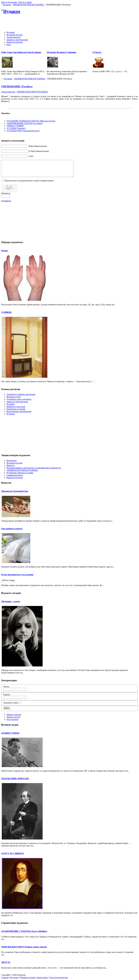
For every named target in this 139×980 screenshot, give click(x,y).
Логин (6, 686)
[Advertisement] (88, 23)
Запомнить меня (10, 703)
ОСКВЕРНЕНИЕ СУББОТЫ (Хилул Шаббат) (24, 931)
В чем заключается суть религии (17, 574)
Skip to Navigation (9, 2)
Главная (5, 977)
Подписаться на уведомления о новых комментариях (28, 180)
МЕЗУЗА (5, 962)
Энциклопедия (8, 92)
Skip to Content (25, 2)
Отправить (6, 201)
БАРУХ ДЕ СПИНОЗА (12, 853)
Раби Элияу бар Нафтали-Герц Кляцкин (21, 52)
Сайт (31, 156)
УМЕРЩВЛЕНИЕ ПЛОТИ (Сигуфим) (24, 123)
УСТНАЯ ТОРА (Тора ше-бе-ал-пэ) (23, 131)
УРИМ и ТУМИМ (15, 126)
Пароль (6, 694)
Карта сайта (42, 977)
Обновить (5, 193)
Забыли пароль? (14, 714)
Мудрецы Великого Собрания (61, 52)
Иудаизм (7, 5)
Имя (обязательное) (38, 146)
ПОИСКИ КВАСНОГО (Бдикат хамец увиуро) (24, 947)
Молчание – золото (10, 601)
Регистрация (12, 719)
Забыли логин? (13, 717)
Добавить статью (27, 977)
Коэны (4, 250)
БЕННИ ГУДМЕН (10, 733)
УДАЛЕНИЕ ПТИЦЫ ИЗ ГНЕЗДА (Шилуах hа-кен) (31, 121)
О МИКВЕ (6, 312)
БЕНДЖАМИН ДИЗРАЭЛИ (15, 778)
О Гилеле (96, 52)
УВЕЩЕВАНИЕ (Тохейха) (16, 86)
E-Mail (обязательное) (39, 151)
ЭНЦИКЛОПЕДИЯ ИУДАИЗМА (28, 5)
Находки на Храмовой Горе (14, 491)
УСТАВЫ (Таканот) (16, 128)
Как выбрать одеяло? (12, 528)
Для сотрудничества (58, 977)
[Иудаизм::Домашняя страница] (10, 11)
